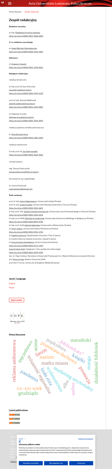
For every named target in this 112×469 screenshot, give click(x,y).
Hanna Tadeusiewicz (28, 201)
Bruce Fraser (18, 259)
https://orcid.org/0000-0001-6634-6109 (26, 252)
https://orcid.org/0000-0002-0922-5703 (26, 232)
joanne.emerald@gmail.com (21, 189)
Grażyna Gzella (26, 204)
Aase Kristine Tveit (17, 249)
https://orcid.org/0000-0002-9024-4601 (26, 208)
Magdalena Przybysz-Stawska (27, 32)
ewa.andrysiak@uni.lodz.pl (20, 90)
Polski (11, 287)
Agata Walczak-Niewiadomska (24, 48)
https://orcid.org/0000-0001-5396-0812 (26, 67)
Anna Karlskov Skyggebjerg (22, 242)
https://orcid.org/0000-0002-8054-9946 (26, 222)
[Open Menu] (9, 3)
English (12, 283)
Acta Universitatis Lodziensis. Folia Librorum (60, 3)
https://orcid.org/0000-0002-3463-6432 (26, 215)
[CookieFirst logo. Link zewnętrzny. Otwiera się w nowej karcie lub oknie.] (20, 441)
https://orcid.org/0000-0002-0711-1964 (26, 245)
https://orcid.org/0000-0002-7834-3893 (26, 121)
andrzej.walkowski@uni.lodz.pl (22, 103)
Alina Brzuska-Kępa (19, 134)
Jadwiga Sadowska (32, 225)
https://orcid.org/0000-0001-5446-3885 (26, 107)
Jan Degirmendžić (30, 151)
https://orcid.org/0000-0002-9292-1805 (26, 52)
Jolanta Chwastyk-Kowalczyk (36, 211)
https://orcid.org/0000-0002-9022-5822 (26, 155)
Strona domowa (15, 12)
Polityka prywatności (85, 439)
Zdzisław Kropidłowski (34, 218)
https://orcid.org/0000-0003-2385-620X (26, 138)
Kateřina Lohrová (18, 235)
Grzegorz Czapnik (18, 64)
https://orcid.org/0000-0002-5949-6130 (26, 93)
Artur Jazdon (16, 228)
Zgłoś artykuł (16, 300)
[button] (22, 438)
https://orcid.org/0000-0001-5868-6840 (26, 36)
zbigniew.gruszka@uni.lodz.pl (21, 117)
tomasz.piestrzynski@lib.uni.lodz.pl (24, 172)
